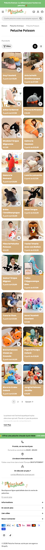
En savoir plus (7, 497)
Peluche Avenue (14, 543)
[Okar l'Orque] (33, 196)
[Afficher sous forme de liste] (40, 46)
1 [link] (13, 402)
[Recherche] (40, 18)
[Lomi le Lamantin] (33, 162)
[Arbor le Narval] (12, 97)
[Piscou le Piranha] (33, 97)
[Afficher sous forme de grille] (35, 46)
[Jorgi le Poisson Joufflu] (33, 374)
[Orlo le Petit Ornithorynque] (33, 62)
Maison (4, 26)
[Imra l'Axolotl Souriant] (33, 302)
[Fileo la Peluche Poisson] (12, 230)
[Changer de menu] (3, 12)
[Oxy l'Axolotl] (12, 62)
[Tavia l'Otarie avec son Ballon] (33, 230)
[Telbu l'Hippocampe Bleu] (33, 265)
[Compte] (38, 12)
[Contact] (34, 12)
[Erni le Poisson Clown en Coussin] (12, 337)
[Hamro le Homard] (12, 162)
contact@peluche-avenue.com (22, 474)
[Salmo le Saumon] (33, 128)
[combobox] (22, 18)
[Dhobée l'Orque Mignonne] (12, 128)
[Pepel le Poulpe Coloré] (33, 337)
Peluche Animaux (17, 26)
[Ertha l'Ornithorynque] (12, 196)
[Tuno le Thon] (12, 302)
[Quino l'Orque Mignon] (12, 265)
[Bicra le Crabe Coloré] (12, 374)
